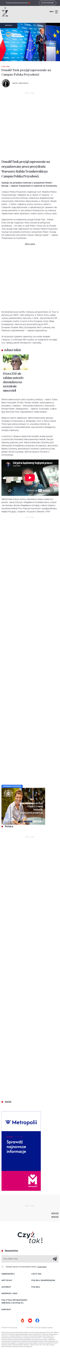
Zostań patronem (47, 3)
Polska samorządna (43, 1280)
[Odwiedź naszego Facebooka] (37, 1321)
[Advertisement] (30, 126)
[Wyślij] (55, 1258)
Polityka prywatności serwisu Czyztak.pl (14, 1301)
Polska (8, 826)
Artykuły (8, 25)
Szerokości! (8, 1274)
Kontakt (6, 1310)
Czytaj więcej (42, 1267)
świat (7, 1102)
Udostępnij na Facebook (12, 786)
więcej (55, 1213)
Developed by (32, 1327)
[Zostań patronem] (22, 1321)
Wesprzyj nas (9, 1294)
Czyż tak (36, 1274)
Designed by (6, 1327)
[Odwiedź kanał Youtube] (30, 1321)
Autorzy (6, 1287)
